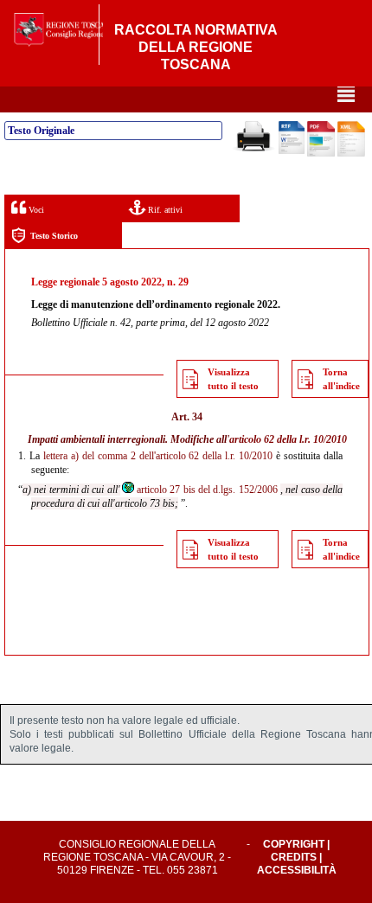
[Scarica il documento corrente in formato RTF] (292, 150)
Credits (294, 857)
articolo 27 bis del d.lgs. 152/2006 (207, 490)
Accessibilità (297, 870)
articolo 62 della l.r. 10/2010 (288, 439)
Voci (35, 210)
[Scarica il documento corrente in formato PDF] (321, 153)
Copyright (293, 844)
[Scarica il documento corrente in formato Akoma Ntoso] (351, 153)
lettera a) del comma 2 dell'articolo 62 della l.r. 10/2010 (158, 456)
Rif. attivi (164, 210)
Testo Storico (54, 235)
